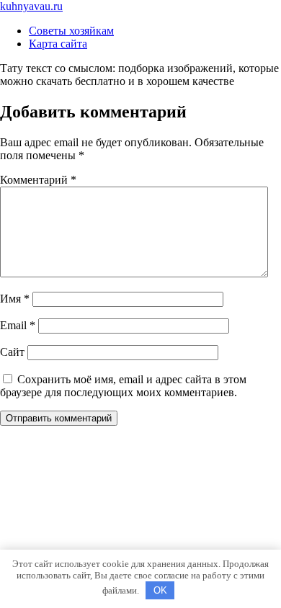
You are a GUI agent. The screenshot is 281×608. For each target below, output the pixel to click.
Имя (15, 298)
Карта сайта (58, 43)
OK (160, 590)
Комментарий (38, 180)
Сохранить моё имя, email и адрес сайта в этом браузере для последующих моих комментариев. (123, 385)
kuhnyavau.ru (31, 6)
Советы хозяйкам (71, 30)
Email (17, 325)
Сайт (12, 352)
